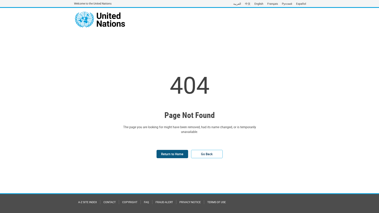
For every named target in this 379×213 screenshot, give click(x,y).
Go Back (207, 154)
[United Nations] (100, 20)
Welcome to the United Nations (93, 3)
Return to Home (172, 154)
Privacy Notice (190, 202)
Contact (109, 202)
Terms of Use (216, 202)
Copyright (129, 202)
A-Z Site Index (87, 202)
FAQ (146, 202)
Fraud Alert (164, 202)
